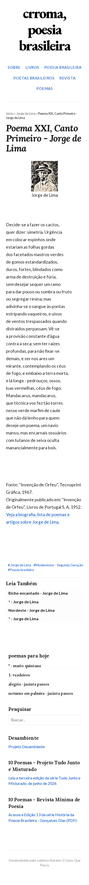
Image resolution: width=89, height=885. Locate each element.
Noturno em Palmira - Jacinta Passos (40, 693)
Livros (32, 67)
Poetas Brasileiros (33, 78)
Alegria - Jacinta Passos (28, 684)
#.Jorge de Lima (20, 565)
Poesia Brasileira (63, 67)
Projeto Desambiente (26, 746)
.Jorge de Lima (26, 113)
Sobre (14, 67)
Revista (67, 78)
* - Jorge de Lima (23, 601)
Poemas (44, 88)
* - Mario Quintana (24, 665)
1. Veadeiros (19, 675)
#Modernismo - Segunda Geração (58, 565)
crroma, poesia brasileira (44, 29)
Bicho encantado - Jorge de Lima (38, 593)
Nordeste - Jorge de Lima (31, 610)
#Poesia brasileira (21, 570)
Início (9, 113)
